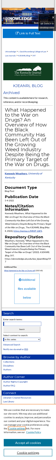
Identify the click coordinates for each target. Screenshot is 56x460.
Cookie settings (16, 428)
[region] (28, 432)
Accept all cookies (28, 443)
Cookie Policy (33, 432)
